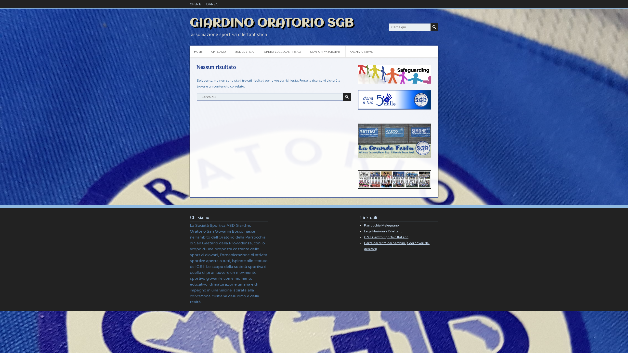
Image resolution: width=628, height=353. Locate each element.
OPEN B (195, 4)
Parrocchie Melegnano (381, 225)
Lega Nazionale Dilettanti (383, 231)
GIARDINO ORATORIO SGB (272, 23)
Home (198, 51)
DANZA (212, 4)
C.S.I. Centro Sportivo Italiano (386, 237)
